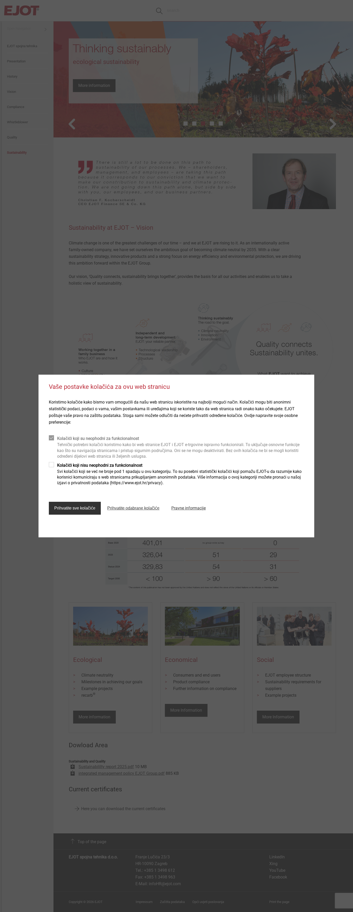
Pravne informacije (188, 508)
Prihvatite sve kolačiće (74, 508)
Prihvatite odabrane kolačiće (133, 508)
